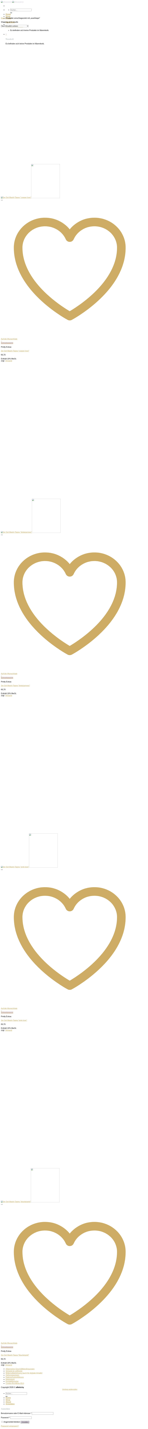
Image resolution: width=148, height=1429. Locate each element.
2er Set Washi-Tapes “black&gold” (15, 1355)
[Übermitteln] (11, 12)
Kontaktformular (12, 1381)
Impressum (10, 1379)
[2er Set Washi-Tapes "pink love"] (29, 867)
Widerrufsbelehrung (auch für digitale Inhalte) (24, 1373)
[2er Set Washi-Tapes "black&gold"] (30, 1202)
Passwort (5, 1418)
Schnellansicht (7, 343)
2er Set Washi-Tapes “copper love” (15, 351)
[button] (70, 341)
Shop (8, 16)
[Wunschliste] (2, 869)
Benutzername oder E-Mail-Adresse (16, 1413)
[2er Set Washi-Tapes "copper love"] (30, 197)
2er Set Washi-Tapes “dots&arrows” (15, 686)
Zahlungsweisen (12, 1375)
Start (3, 18)
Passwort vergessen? (10, 1426)
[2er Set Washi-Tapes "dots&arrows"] (30, 532)
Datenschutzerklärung (15, 1377)
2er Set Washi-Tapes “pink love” (14, 1020)
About (8, 1402)
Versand (8, 361)
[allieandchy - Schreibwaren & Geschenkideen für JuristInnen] (12, 2)
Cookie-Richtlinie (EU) (15, 1383)
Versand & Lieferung (14, 1371)
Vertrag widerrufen (69, 1389)
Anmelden (25, 1422)
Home (8, 14)
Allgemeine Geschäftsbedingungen (20, 1369)
